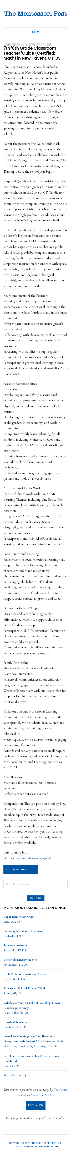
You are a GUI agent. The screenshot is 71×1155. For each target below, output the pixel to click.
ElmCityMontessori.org (20, 869)
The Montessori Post (35, 13)
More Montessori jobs (16, 1075)
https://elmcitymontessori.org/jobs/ (27, 858)
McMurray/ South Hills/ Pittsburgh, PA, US (33, 1041)
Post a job (35, 898)
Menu (35, 32)
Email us (59, 1118)
